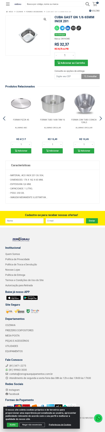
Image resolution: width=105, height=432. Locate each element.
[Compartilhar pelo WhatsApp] (57, 28)
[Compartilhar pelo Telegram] (62, 28)
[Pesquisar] (87, 4)
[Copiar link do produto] (78, 28)
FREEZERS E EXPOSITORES (19, 330)
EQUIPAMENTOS (14, 351)
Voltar (95, 10)
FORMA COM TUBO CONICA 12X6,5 (84, 121)
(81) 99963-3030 (18, 369)
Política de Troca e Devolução (21, 264)
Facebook (14, 394)
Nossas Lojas (12, 269)
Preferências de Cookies (60, 425)
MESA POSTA (12, 335)
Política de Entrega (15, 275)
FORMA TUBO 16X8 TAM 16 (52, 120)
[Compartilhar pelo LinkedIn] (67, 28)
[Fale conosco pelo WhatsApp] (98, 418)
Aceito (12, 425)
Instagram (14, 390)
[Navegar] (4, 118)
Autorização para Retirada (19, 285)
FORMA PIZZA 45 (21, 120)
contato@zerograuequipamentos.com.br (31, 374)
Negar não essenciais (32, 425)
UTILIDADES (11, 346)
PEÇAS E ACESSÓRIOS (17, 340)
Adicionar (22, 150)
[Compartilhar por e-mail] (73, 28)
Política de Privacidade (17, 259)
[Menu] (7, 4)
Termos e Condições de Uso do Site (24, 280)
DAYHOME (65, 39)
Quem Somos (12, 254)
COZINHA (10, 325)
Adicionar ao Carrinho (72, 62)
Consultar (91, 76)
